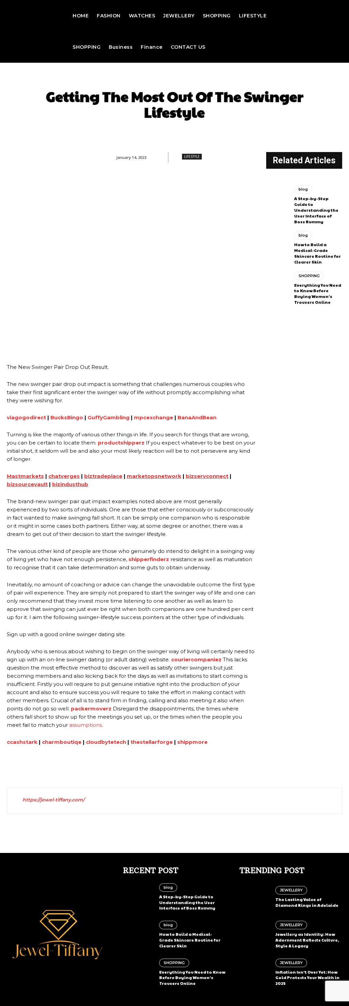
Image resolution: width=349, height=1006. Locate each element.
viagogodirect (26, 417)
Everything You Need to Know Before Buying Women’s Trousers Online (317, 293)
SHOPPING (309, 275)
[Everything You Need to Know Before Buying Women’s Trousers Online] (277, 285)
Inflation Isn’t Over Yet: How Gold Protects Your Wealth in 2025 (307, 977)
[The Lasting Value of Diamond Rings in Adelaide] (255, 897)
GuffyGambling (109, 417)
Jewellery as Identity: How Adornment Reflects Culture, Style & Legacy (307, 939)
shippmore (192, 742)
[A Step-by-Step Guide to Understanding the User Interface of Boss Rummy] (277, 198)
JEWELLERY (291, 890)
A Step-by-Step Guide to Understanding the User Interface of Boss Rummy (316, 210)
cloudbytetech (106, 742)
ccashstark (22, 742)
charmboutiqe (61, 742)
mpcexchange (153, 417)
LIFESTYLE (192, 156)
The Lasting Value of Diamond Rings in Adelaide (306, 902)
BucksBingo (66, 417)
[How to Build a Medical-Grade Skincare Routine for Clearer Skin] (277, 244)
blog (303, 189)
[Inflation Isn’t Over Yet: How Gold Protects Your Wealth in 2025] (255, 972)
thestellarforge (152, 742)
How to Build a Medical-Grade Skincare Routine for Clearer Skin (317, 253)
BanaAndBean (197, 417)
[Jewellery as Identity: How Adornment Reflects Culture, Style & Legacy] (255, 934)
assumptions (85, 725)
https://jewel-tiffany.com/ (53, 800)
